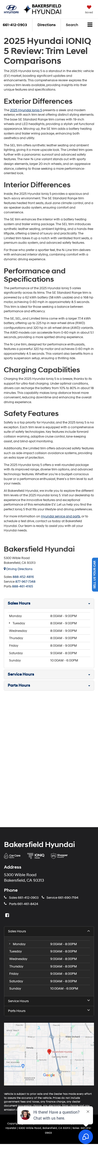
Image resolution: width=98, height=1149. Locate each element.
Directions (46, 25)
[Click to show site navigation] (90, 25)
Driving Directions (19, 569)
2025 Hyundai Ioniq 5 (26, 110)
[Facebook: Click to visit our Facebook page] (8, 916)
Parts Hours (16, 1011)
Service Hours (18, 1001)
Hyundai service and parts (60, 516)
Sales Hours (17, 931)
